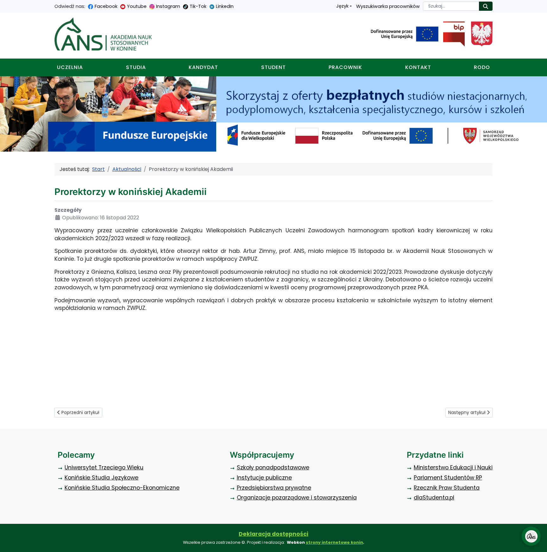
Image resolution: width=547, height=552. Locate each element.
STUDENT (273, 67)
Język (342, 6)
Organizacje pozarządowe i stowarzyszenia (297, 497)
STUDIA (136, 67)
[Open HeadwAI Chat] (531, 536)
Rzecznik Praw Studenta (447, 488)
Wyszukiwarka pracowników (388, 6)
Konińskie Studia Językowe (101, 477)
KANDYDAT (203, 67)
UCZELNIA (70, 67)
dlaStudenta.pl (434, 497)
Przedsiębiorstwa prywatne (274, 488)
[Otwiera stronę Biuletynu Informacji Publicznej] (451, 34)
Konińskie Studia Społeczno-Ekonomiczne (122, 488)
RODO (482, 67)
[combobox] (451, 6)
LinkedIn (225, 6)
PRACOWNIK (345, 67)
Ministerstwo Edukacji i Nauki (453, 467)
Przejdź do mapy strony (4, 4)
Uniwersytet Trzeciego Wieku (104, 467)
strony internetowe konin (334, 542)
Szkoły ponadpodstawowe (273, 467)
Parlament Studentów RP (448, 477)
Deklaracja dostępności (273, 534)
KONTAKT (418, 67)
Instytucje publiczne (264, 477)
